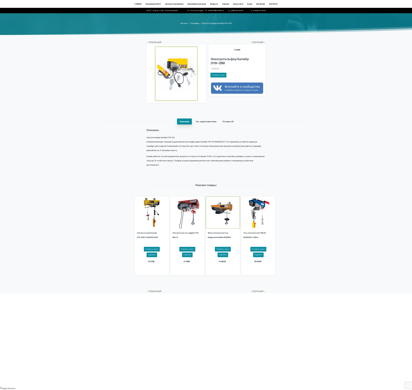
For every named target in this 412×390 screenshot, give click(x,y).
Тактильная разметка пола (193, 313)
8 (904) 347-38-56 (259, 10)
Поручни (153, 313)
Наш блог (342, 313)
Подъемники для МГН (75, 313)
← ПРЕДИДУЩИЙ (153, 42)
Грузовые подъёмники (99, 313)
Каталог (184, 23)
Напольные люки (216, 313)
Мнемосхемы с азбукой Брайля (281, 313)
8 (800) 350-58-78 (236, 10)
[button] (202, 48)
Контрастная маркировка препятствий (317, 313)
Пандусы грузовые (169, 313)
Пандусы (143, 313)
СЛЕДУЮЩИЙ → (258, 42)
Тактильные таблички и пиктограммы (245, 313)
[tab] (184, 121)
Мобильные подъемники (124, 313)
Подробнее (152, 255)
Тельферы (194, 23)
